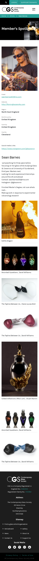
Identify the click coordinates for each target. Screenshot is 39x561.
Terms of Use (27, 555)
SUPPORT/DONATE (29, 2)
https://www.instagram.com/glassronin (18, 149)
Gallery (24, 529)
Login (14, 2)
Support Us (26, 538)
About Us (25, 533)
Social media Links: (9, 146)
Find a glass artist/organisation (15, 524)
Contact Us (8, 538)
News (6, 533)
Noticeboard (9, 529)
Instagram (24, 547)
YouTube (29, 547)
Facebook (9, 547)
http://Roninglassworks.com (13, 104)
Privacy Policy (12, 555)
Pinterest (19, 547)
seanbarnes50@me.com (12, 97)
